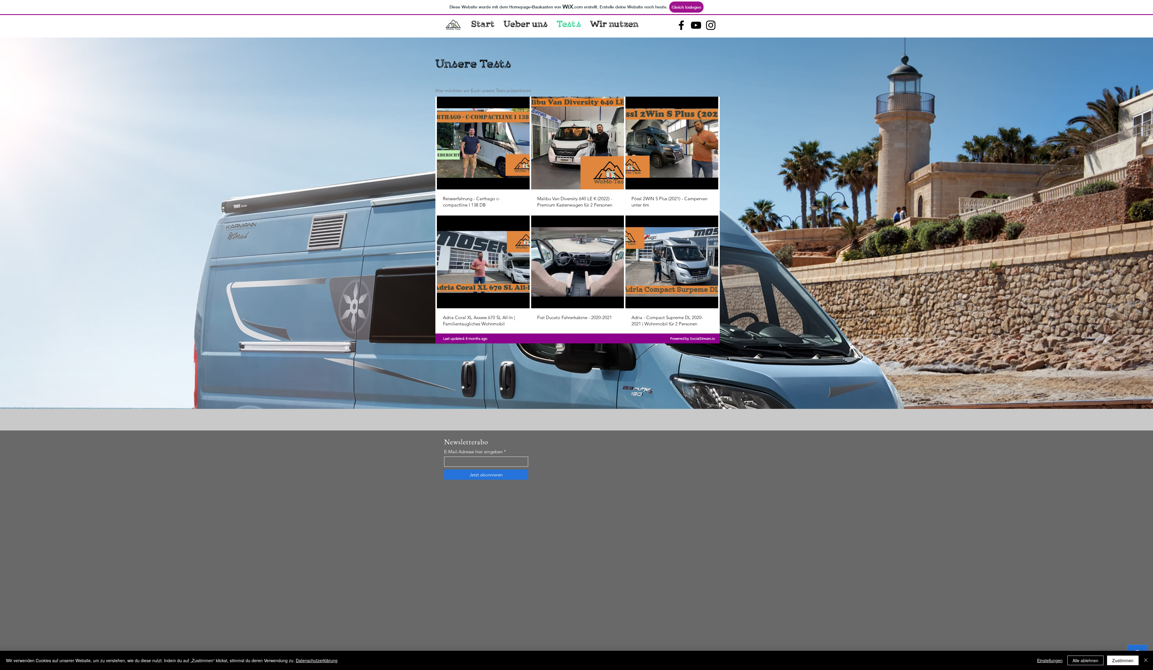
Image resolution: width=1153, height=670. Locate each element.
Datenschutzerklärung (316, 660)
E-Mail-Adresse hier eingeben (473, 451)
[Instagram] (710, 25)
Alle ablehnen (1085, 660)
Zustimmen (1122, 660)
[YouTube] (696, 25)
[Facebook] (681, 25)
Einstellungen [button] (1050, 660)
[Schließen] (1145, 660)
